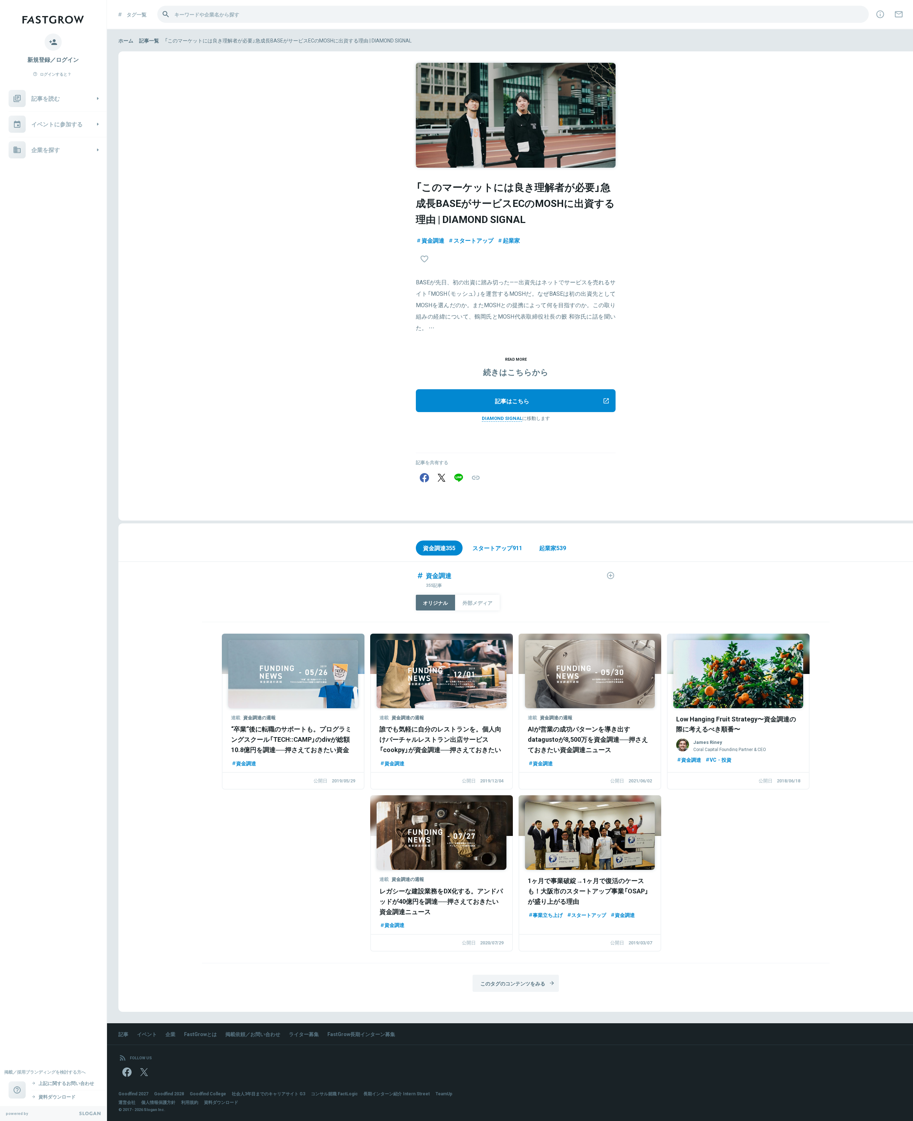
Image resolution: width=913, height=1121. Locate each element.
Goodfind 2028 (169, 1093)
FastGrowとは (200, 1034)
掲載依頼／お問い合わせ (252, 1034)
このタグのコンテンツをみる (512, 983)
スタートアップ (474, 240)
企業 (170, 1034)
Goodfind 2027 (133, 1093)
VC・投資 (720, 759)
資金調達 (433, 240)
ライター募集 (304, 1034)
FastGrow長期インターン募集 (361, 1034)
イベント (147, 1034)
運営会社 (127, 1102)
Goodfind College (208, 1093)
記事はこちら (512, 400)
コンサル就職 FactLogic (334, 1093)
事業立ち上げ (548, 914)
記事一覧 (149, 40)
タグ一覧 (137, 14)
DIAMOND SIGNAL (502, 418)
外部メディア (478, 602)
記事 (123, 1034)
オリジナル (435, 602)
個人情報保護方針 (158, 1102)
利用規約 (189, 1102)
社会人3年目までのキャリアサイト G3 (268, 1093)
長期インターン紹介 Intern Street (396, 1093)
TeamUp (443, 1093)
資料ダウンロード (221, 1102)
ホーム (125, 40)
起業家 (511, 240)
